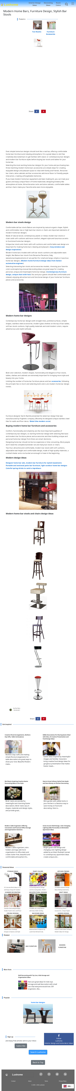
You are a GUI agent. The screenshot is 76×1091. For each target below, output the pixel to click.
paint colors (38, 871)
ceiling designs (13, 913)
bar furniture (31, 946)
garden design (63, 913)
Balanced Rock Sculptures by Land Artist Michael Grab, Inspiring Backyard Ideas (37, 932)
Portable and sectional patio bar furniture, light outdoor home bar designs (36, 465)
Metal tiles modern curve (40, 421)
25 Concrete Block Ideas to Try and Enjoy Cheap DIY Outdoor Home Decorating (12, 890)
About (29, 1081)
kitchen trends (63, 871)
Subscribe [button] (20, 1045)
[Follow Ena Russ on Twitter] (57, 1074)
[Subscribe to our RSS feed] (65, 1074)
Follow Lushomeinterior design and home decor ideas (59, 1040)
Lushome (11, 4)
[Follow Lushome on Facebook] (41, 1074)
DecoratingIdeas (48, 4)
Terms (46, 1081)
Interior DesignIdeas (35, 4)
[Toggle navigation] (72, 3)
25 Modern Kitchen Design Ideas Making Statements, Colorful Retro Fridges (62, 890)
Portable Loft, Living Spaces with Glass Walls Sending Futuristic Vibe (36, 911)
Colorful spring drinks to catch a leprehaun (23, 468)
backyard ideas (38, 913)
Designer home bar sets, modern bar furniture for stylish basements (34, 463)
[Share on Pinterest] (43, 111)
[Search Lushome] (65, 4)
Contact (13, 1081)
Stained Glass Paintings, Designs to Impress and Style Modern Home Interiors (12, 932)
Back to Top (38, 1062)
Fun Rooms (36, 32)
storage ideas (12, 871)
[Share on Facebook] (36, 111)
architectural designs (38, 892)
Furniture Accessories (50, 32)
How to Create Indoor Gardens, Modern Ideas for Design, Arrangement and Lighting (63, 932)
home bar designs (38, 1002)
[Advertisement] (38, 132)
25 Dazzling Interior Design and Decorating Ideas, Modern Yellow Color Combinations (37, 890)
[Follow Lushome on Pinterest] (49, 1074)
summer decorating (12, 892)
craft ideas (63, 892)
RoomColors (58, 4)
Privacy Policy (62, 1081)
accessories (56, 381)
